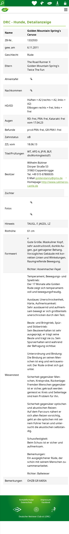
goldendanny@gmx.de (49, 178)
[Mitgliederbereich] (65, 3)
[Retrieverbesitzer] (42, 3)
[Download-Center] (57, 3)
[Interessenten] (34, 3)
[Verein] (50, 3)
